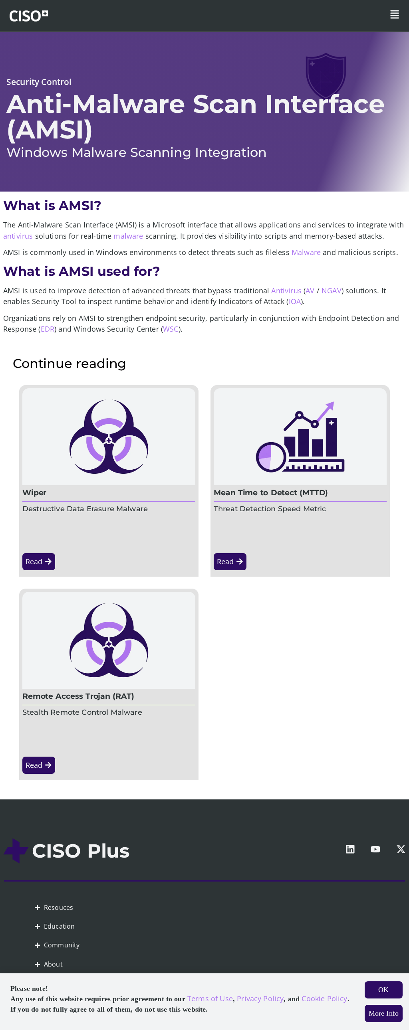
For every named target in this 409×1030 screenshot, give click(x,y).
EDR (47, 329)
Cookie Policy (324, 998)
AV (310, 290)
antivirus (18, 236)
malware (128, 236)
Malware (306, 252)
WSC (170, 329)
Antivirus (286, 290)
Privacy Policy (260, 998)
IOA (295, 301)
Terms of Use (210, 998)
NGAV (331, 290)
